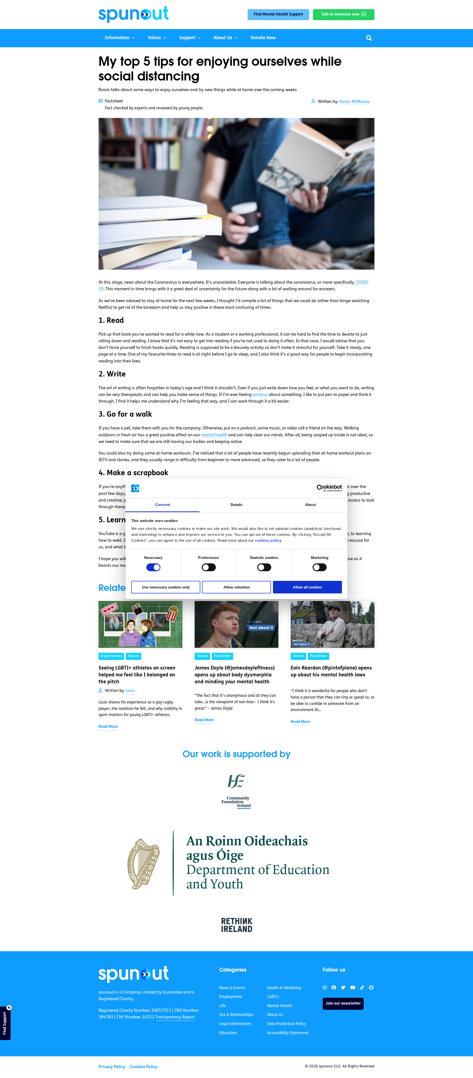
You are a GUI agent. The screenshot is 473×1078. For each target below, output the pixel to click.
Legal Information (235, 1024)
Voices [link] (133, 656)
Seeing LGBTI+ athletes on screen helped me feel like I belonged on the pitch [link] (137, 675)
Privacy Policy (112, 1067)
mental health (214, 435)
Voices (154, 38)
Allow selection (236, 587)
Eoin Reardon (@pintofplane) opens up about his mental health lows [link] (331, 672)
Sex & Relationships (236, 1015)
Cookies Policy (143, 1067)
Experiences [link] (111, 656)
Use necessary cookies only (166, 587)
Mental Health (279, 1006)
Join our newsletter (343, 1004)
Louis (130, 691)
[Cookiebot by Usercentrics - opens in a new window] (320, 488)
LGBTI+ (273, 997)
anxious (260, 395)
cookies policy (268, 540)
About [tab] (310, 505)
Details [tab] (237, 505)
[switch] (209, 567)
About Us (223, 38)
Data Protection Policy (286, 1024)
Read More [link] (108, 727)
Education (228, 1033)
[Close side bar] (9, 1008)
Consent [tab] (162, 505)
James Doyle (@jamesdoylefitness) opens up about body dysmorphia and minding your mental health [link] (235, 675)
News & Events (232, 988)
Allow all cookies (307, 587)
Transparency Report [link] (175, 1017)
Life (222, 1006)
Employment (230, 997)
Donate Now (263, 38)
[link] (134, 974)
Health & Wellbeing (284, 988)
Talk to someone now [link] (340, 14)
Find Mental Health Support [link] (278, 14)
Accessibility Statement (288, 1033)
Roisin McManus (354, 102)
